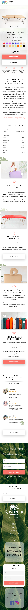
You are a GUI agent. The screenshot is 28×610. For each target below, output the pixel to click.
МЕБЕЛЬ (14, 530)
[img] (14, 274)
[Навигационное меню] (25, 2)
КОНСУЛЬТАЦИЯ (14, 472)
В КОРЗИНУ (14, 62)
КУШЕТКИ (14, 527)
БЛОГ (14, 537)
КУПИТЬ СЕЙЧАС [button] (14, 57)
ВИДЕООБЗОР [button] (14, 256)
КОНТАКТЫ (14, 540)
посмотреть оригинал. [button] (14, 399)
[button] (16, 421)
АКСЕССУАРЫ (14, 534)
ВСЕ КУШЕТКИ (14, 498)
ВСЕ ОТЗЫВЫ (14, 432)
